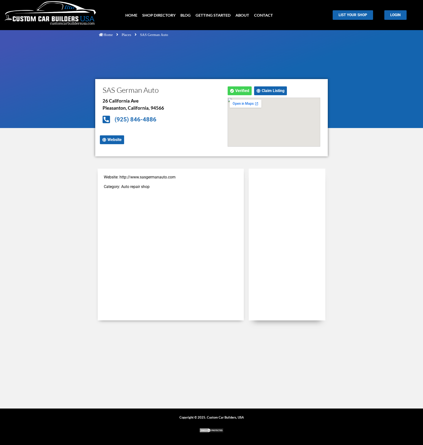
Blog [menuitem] (185, 15)
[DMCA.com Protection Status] (211, 431)
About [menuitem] (242, 15)
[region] (64, 409)
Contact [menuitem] (263, 15)
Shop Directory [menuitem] (159, 15)
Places (126, 35)
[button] (240, 90)
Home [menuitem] (131, 15)
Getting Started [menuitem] (213, 15)
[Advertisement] (171, 228)
